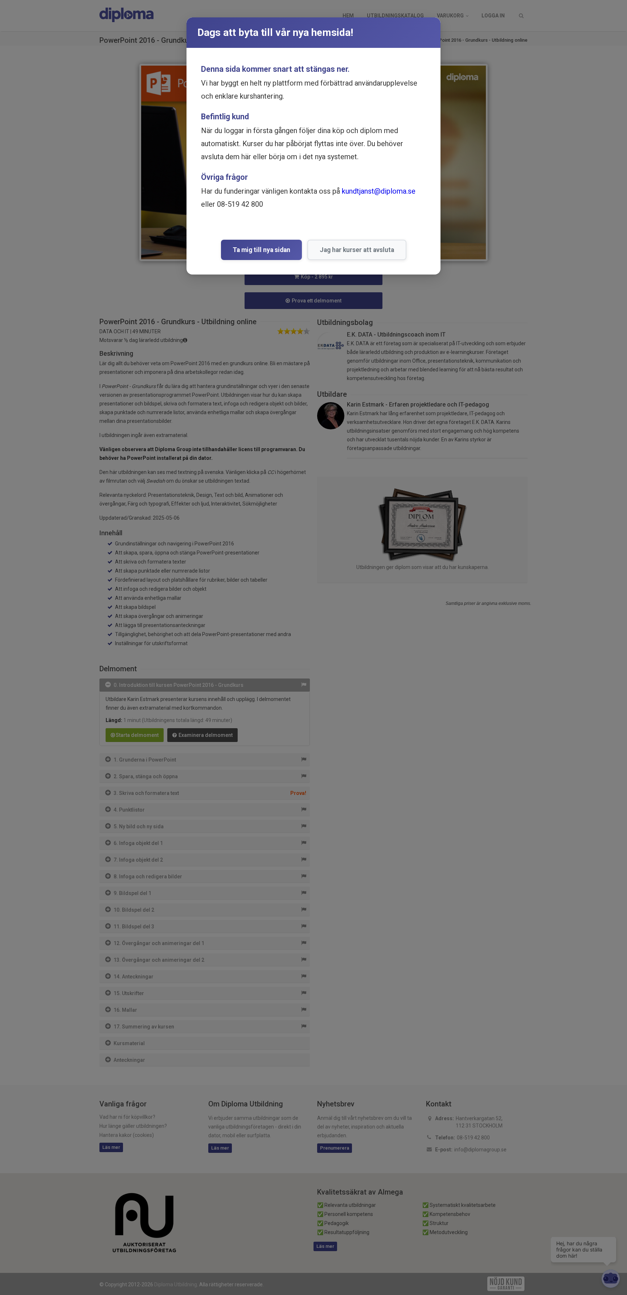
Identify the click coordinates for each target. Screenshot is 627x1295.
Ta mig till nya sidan (261, 249)
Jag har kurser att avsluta (357, 249)
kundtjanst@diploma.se (378, 191)
